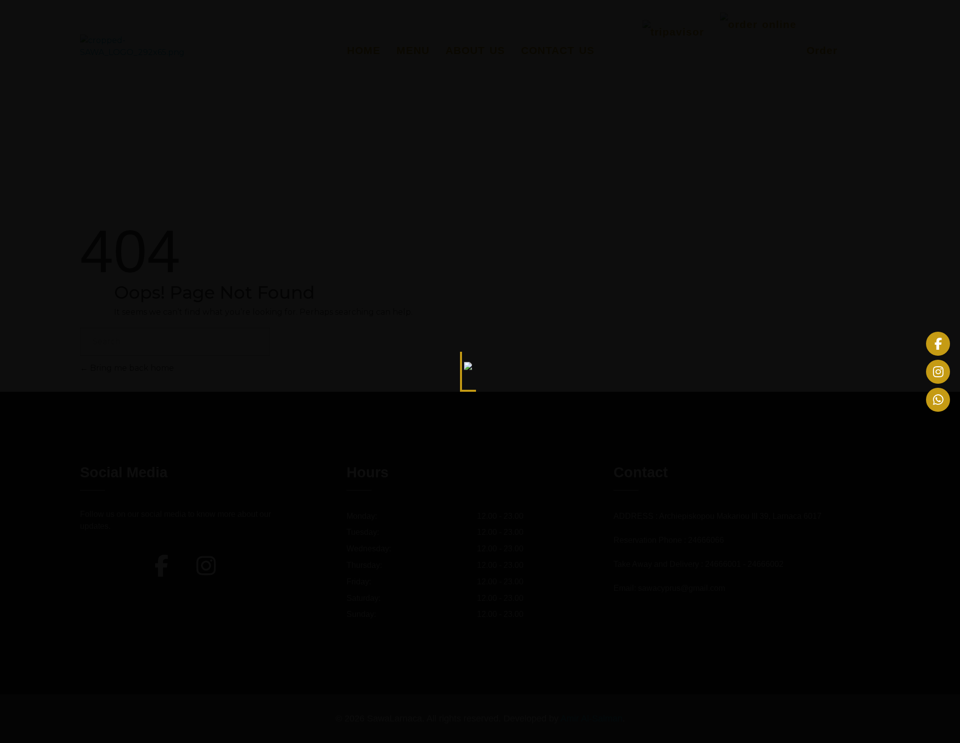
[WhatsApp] (938, 400)
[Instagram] (938, 372)
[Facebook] (938, 344)
